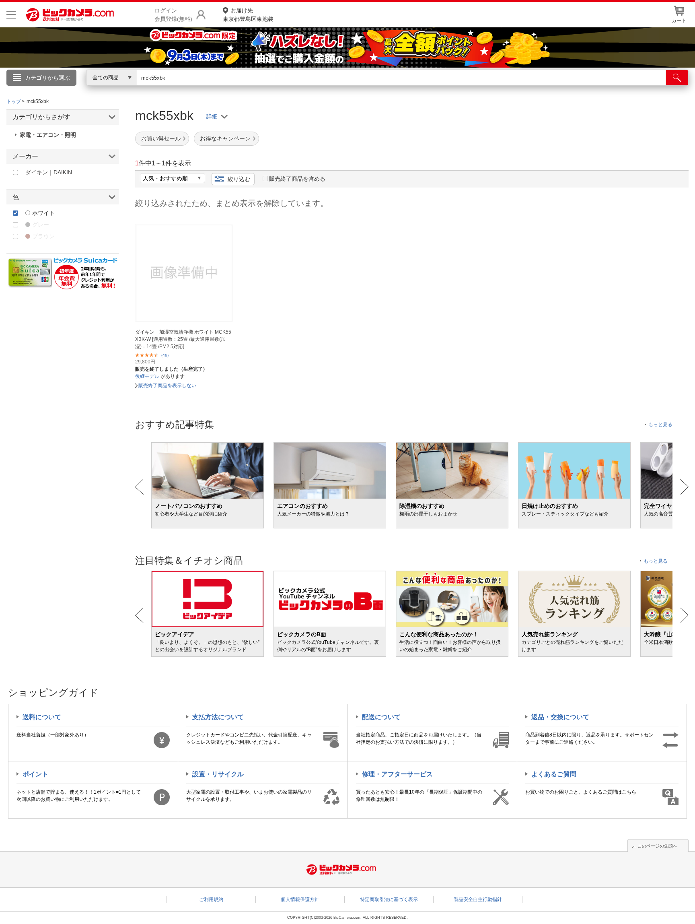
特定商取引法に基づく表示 (389, 899)
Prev (139, 487)
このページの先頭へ (657, 846)
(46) (165, 355)
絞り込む (239, 179)
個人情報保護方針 (300, 899)
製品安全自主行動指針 (478, 899)
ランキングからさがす (315, 89)
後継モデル (147, 376)
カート (679, 20)
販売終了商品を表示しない (167, 385)
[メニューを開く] (11, 15)
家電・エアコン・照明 (48, 135)
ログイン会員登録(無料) (173, 14)
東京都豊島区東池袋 (248, 14)
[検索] (677, 77)
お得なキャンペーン (225, 138)
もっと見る (660, 424)
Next (684, 487)
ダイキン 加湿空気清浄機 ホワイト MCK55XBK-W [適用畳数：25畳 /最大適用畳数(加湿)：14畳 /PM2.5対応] (183, 339)
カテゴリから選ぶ (47, 77)
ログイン (174, 91)
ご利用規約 (211, 899)
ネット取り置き (451, 89)
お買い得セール (161, 138)
